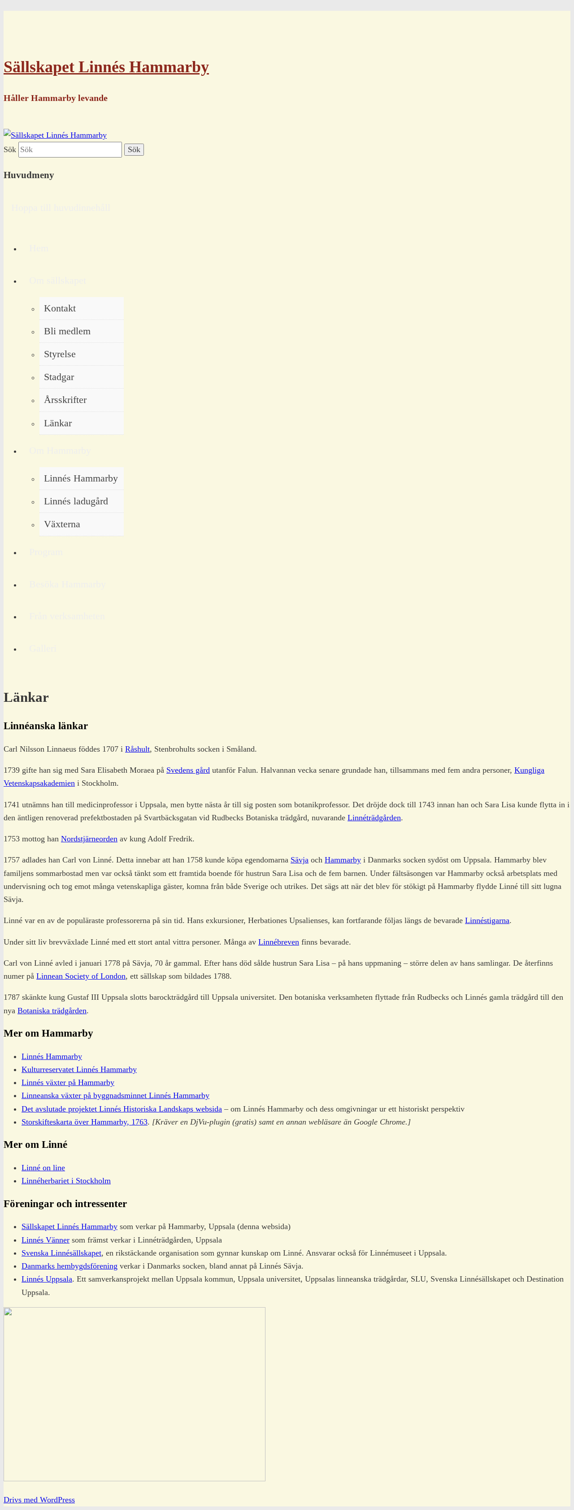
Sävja (300, 859)
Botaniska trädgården (52, 1010)
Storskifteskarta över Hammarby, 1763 (85, 1121)
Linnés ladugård (76, 501)
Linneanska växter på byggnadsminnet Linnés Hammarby (115, 1095)
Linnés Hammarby (81, 478)
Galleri (43, 648)
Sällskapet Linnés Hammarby (106, 67)
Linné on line (43, 1167)
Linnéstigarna (487, 920)
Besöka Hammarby (67, 584)
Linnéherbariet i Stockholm (66, 1180)
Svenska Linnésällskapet (61, 1252)
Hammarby (343, 859)
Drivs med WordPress (39, 1499)
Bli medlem (67, 331)
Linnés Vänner (46, 1239)
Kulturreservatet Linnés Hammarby (79, 1069)
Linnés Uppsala (47, 1278)
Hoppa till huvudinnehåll (60, 207)
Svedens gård (188, 770)
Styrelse (60, 354)
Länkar (58, 423)
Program (46, 552)
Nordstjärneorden (89, 838)
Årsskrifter (65, 399)
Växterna (62, 524)
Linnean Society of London (81, 976)
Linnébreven (278, 941)
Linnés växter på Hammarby (68, 1082)
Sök (10, 149)
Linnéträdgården (374, 817)
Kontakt (60, 308)
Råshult (137, 748)
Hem (38, 248)
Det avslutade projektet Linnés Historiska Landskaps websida (122, 1108)
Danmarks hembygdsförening (69, 1265)
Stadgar (59, 377)
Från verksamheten (67, 616)
